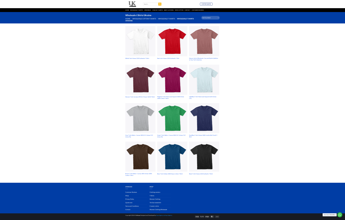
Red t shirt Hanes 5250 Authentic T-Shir (168, 58)
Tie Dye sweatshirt (155, 202)
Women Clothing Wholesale (158, 209)
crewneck (147, 10)
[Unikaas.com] (132, 4)
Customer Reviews (198, 10)
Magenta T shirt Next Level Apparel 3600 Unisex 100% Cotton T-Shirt (170, 97)
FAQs (127, 195)
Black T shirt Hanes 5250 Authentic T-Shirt (201, 174)
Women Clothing (155, 199)
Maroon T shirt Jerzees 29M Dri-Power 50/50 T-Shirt (140, 97)
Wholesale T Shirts (136, 10)
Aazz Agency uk (160, 215)
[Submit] (159, 4)
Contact (187, 10)
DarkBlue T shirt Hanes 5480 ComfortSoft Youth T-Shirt (203, 136)
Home (127, 10)
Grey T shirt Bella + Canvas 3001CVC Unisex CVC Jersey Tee (139, 136)
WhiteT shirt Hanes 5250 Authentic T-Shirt (137, 58)
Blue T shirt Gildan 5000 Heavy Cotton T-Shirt (170, 174)
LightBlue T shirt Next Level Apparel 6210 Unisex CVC (202, 97)
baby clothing (169, 10)
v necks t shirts (157, 10)
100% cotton (179, 10)
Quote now (128, 202)
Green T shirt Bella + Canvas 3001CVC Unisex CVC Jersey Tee (171, 136)
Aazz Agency (168, 215)
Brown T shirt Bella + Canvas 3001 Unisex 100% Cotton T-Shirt (138, 174)
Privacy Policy (129, 199)
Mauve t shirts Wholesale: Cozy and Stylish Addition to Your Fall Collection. (203, 59)
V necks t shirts (154, 206)
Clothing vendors (155, 192)
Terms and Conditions (132, 206)
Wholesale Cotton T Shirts (144, 19)
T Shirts (152, 195)
